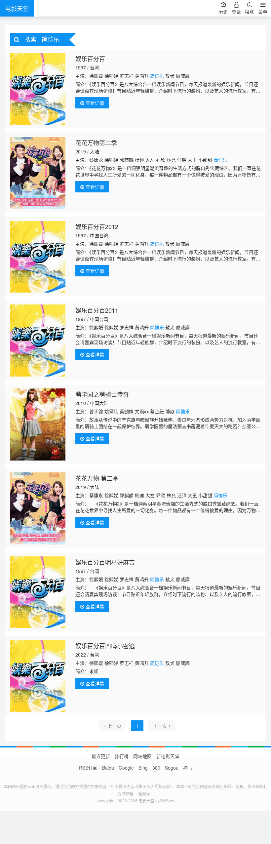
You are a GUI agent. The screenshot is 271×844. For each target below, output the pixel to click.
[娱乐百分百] (37, 89)
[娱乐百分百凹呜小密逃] (37, 676)
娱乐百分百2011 (96, 310)
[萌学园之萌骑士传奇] (37, 424)
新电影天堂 (167, 756)
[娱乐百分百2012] (37, 257)
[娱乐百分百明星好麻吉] (37, 592)
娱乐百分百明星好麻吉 (105, 562)
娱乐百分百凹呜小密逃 (105, 645)
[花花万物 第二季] (37, 508)
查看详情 (94, 103)
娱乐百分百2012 (96, 226)
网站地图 (142, 756)
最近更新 (101, 756)
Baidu (108, 767)
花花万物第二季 (96, 142)
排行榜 (122, 756)
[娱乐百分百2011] (37, 340)
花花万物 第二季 (97, 478)
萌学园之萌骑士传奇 (102, 394)
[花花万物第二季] (37, 173)
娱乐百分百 (90, 58)
